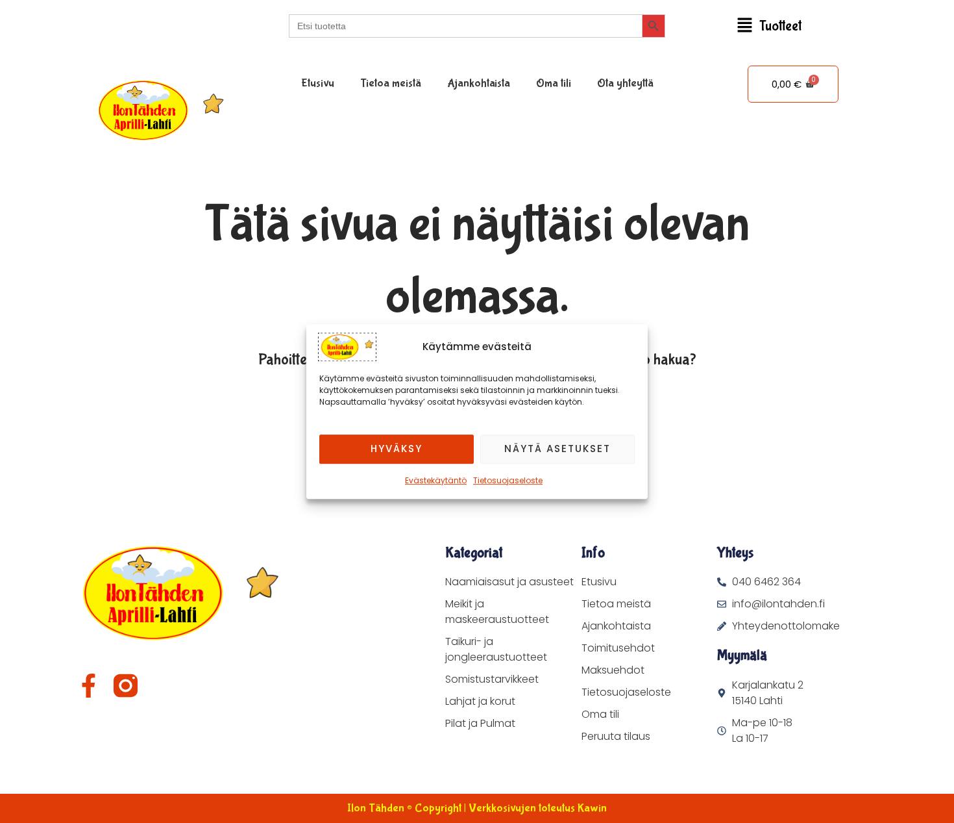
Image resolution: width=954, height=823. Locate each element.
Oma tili (553, 83)
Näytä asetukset (557, 448)
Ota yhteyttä (625, 83)
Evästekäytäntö (436, 480)
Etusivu (317, 83)
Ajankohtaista (478, 83)
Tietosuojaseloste (508, 480)
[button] (769, 26)
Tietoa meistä (390, 83)
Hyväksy (396, 448)
